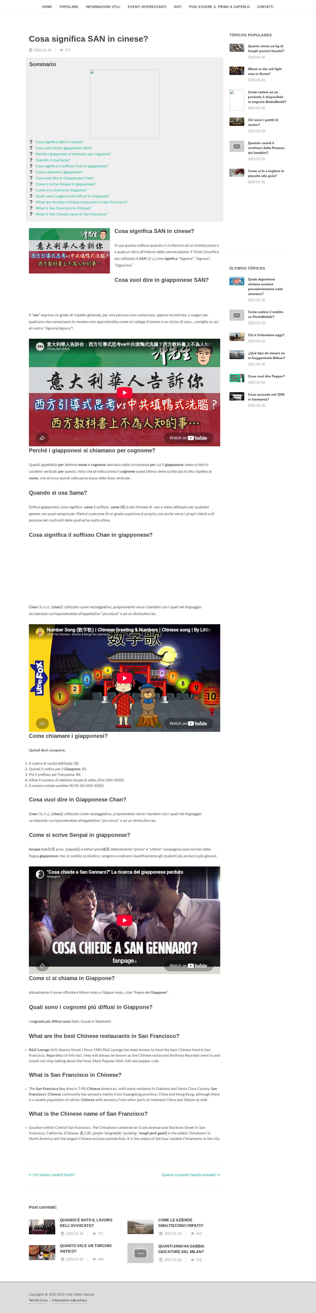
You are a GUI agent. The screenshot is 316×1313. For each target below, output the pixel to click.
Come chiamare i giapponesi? (59, 172)
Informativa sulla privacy (69, 1300)
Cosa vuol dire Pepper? (266, 376)
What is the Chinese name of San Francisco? (72, 214)
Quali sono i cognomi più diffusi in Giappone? (72, 196)
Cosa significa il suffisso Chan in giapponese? (72, 166)
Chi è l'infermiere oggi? (266, 335)
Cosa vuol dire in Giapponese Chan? (65, 178)
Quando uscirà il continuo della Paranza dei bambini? (266, 148)
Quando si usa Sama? (53, 160)
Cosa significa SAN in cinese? (59, 142)
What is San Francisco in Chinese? (63, 208)
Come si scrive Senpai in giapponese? (66, 184)
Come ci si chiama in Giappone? (61, 190)
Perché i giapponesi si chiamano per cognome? (73, 154)
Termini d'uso (38, 1300)
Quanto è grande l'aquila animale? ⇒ (191, 1175)
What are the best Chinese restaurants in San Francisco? (81, 202)
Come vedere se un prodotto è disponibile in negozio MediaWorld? (267, 97)
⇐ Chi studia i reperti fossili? (52, 1175)
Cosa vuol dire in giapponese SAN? (64, 148)
